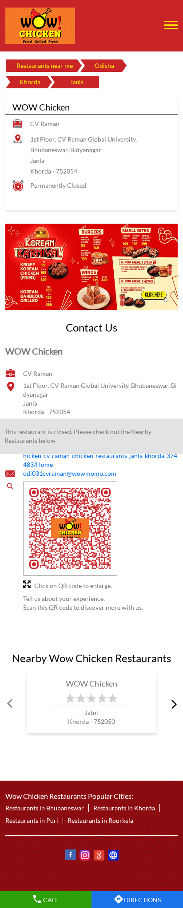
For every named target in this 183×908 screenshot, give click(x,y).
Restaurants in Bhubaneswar (44, 808)
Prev (10, 704)
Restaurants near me (44, 65)
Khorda (30, 82)
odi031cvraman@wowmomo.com (69, 473)
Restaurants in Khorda (124, 808)
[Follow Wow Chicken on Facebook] (70, 856)
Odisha (104, 65)
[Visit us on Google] (99, 856)
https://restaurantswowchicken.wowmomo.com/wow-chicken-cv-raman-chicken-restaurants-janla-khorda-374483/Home (100, 455)
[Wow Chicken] (40, 26)
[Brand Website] (113, 856)
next (172, 704)
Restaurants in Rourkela (100, 820)
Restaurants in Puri (31, 820)
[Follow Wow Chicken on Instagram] (84, 856)
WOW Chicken (92, 683)
